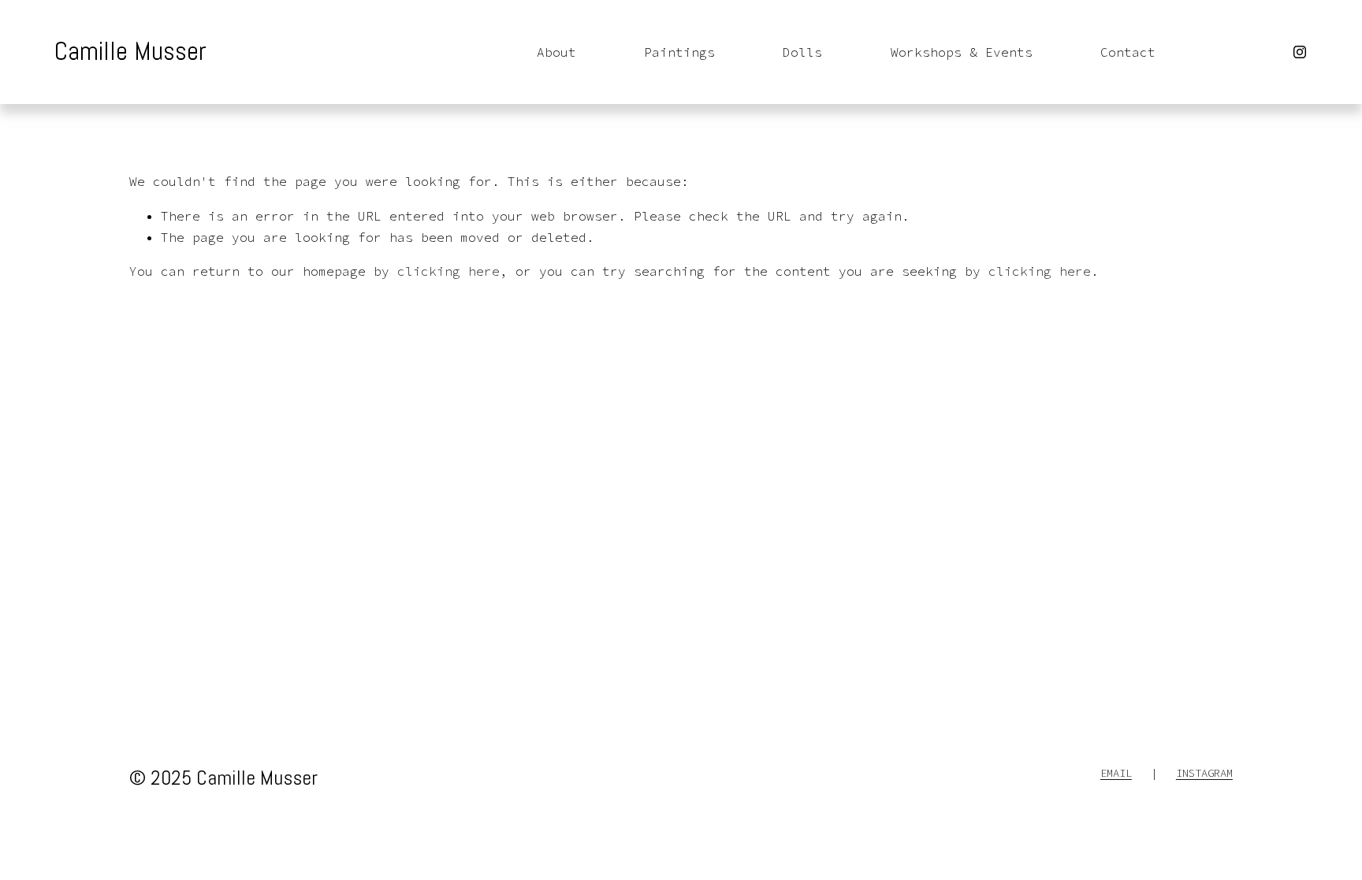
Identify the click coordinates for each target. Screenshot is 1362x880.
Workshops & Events (962, 52)
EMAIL (1116, 773)
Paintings (679, 52)
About (556, 52)
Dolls (802, 52)
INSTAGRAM (1204, 773)
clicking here (448, 271)
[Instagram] (1300, 52)
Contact (1127, 52)
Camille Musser (130, 51)
